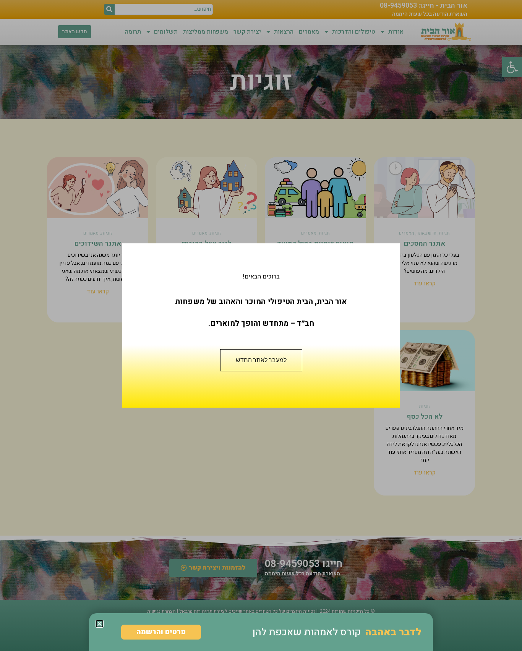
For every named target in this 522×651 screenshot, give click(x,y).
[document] (261, 325)
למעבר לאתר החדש (261, 360)
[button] (99, 624)
